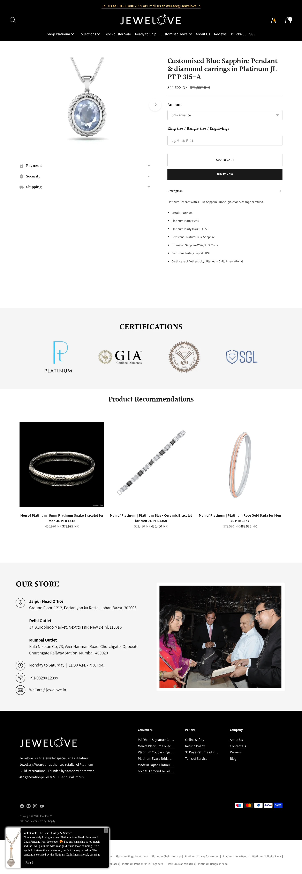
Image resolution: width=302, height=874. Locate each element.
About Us (203, 34)
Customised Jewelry (176, 34)
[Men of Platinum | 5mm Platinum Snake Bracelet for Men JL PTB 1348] (62, 464)
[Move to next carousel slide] (155, 105)
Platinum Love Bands (236, 856)
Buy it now (225, 174)
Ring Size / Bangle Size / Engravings (198, 129)
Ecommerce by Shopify (42, 821)
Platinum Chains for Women (202, 856)
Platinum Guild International (224, 261)
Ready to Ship (145, 34)
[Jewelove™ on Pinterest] (28, 807)
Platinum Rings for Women (131, 856)
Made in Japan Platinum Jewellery (162, 765)
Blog (233, 758)
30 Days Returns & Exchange (205, 752)
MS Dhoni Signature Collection (159, 739)
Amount (174, 105)
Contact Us (238, 746)
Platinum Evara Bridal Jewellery (161, 758)
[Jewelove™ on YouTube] (41, 807)
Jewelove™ (46, 816)
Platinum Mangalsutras (180, 864)
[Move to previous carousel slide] (15, 468)
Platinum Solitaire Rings (266, 856)
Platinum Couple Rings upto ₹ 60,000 (164, 752)
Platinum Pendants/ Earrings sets (142, 864)
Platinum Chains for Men (167, 856)
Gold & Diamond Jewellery (156, 771)
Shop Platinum (58, 34)
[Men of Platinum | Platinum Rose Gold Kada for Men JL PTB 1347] (240, 464)
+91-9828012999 (243, 34)
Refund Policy (195, 746)
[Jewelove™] (151, 20)
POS (22, 821)
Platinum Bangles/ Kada (213, 864)
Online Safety (194, 739)
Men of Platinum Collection (157, 746)
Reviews (220, 34)
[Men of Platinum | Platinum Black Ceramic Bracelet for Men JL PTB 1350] (150, 464)
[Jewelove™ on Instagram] (35, 807)
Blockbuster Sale (118, 34)
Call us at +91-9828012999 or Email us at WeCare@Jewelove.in (151, 5)
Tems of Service (196, 758)
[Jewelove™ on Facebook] (22, 807)
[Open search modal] (12, 20)
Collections (87, 34)
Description (175, 191)
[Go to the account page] (273, 20)
